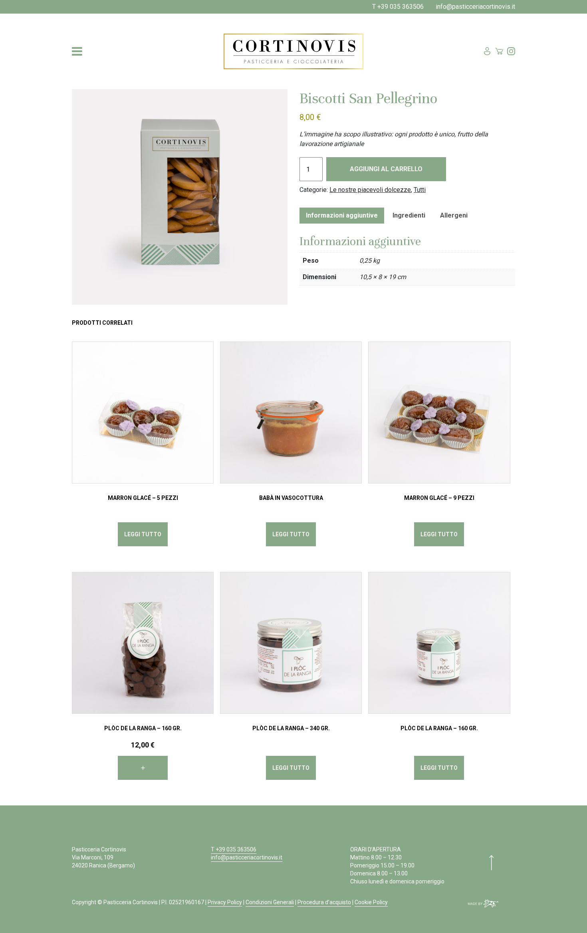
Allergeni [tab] (454, 215)
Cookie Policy (371, 902)
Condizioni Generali (270, 902)
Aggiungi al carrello (386, 169)
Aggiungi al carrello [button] (143, 768)
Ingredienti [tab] (409, 215)
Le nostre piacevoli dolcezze (370, 190)
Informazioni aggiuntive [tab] (342, 215)
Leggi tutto (142, 534)
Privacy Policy (225, 902)
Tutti (420, 190)
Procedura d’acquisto (324, 902)
